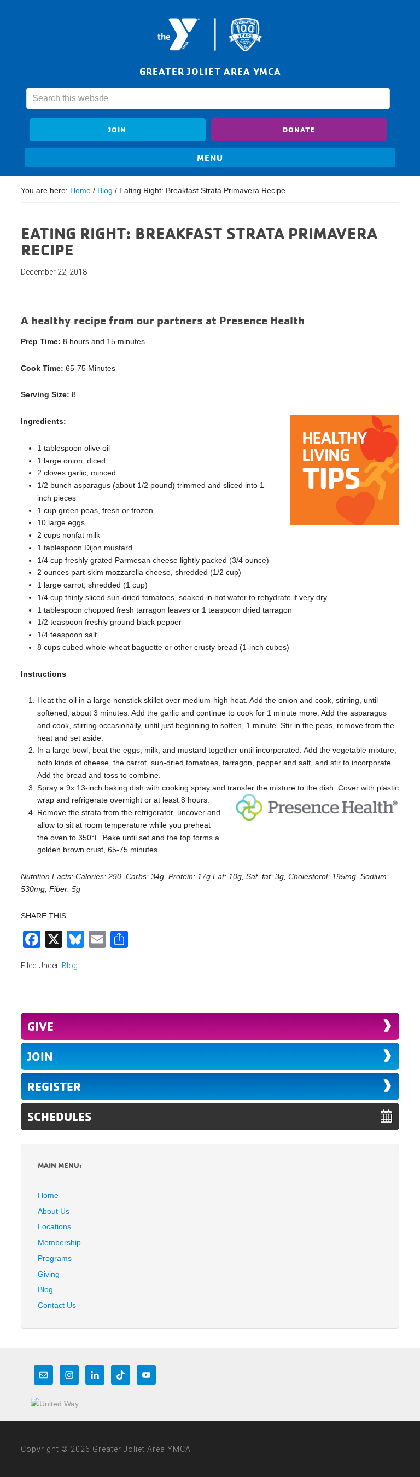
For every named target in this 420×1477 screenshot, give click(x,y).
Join (117, 129)
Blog (70, 965)
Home (48, 1195)
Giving (49, 1274)
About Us (53, 1211)
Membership (59, 1242)
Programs (55, 1258)
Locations (54, 1226)
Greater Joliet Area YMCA (210, 34)
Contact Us (57, 1305)
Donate (299, 129)
